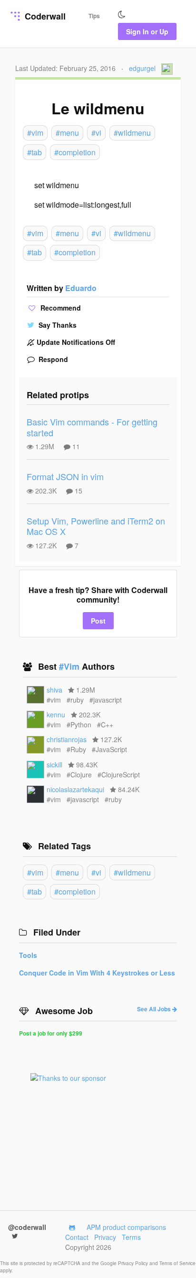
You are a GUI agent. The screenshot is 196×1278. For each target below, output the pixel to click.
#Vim (70, 666)
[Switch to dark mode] (121, 14)
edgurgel (142, 68)
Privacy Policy (133, 1263)
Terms (131, 1237)
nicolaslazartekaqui (75, 789)
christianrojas (67, 739)
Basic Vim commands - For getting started (92, 427)
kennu (56, 714)
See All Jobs (154, 1009)
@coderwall (27, 1227)
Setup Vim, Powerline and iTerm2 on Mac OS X (96, 526)
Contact (76, 1237)
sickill (54, 764)
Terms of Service (177, 1263)
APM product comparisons (126, 1227)
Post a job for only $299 (50, 1033)
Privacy (105, 1237)
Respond (52, 359)
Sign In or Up (147, 31)
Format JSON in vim (65, 476)
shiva (54, 689)
